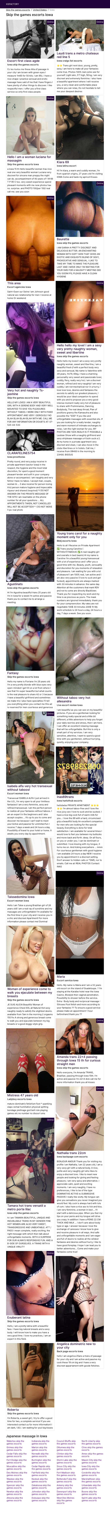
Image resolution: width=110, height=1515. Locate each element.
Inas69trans (65, 797)
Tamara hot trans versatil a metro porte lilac (26, 1207)
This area (14, 283)
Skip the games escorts (18, 9)
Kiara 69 (63, 162)
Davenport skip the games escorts (66, 1492)
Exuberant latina (18, 1317)
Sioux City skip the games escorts (66, 1467)
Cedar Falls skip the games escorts (17, 1455)
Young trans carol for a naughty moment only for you (79, 535)
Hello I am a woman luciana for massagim (29, 158)
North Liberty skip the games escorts (91, 1442)
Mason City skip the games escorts (92, 1461)
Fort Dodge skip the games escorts (17, 1461)
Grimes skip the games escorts (14, 1448)
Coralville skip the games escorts (91, 1474)
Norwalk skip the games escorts (40, 1455)
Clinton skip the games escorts (65, 1455)
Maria (61, 976)
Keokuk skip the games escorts (40, 1480)
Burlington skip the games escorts (41, 1461)
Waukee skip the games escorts (15, 1480)
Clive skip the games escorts (92, 1448)
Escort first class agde (23, 61)
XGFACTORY (12, 4)
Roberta (13, 1409)
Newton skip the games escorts (15, 1492)
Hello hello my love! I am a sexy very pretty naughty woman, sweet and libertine (79, 348)
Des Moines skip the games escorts (17, 1474)
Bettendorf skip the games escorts (66, 1480)
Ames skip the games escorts (92, 1455)
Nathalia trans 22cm (71, 1153)
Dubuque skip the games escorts (41, 1499)
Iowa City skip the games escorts (91, 1467)
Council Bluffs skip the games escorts (66, 1442)
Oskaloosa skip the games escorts (41, 1486)
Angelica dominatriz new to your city (76, 1345)
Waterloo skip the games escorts (15, 1442)
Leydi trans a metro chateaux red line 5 (78, 55)
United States (40, 9)
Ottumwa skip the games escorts (65, 1448)
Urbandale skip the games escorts (91, 1486)
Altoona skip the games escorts (15, 1499)
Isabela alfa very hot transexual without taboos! (29, 787)
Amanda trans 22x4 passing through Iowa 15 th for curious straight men (78, 1060)
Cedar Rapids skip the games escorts (41, 1467)
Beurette (63, 239)
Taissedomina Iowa (21, 897)
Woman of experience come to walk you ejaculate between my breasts (29, 992)
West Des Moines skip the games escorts (65, 1500)
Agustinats (15, 584)
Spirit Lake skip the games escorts (91, 1499)
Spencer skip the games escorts (15, 1486)
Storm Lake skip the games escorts (67, 1461)
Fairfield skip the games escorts (40, 1474)
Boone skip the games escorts (89, 1492)
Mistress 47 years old (22, 1095)
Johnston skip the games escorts (41, 1492)
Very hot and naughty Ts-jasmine (25, 392)
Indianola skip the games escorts (40, 1442)
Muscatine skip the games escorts (16, 1467)
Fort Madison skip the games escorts (66, 1474)
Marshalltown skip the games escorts (91, 1480)
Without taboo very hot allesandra (73, 699)
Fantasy (13, 673)
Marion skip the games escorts (39, 1448)
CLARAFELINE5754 (21, 453)
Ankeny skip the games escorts (65, 1486)
